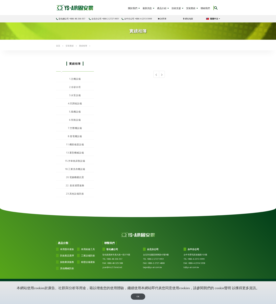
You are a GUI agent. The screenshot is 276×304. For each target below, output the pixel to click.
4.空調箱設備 (75, 103)
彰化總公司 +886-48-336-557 (72, 18)
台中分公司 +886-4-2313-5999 (138, 18)
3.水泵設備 (75, 95)
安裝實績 (191, 8)
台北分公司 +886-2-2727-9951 (105, 18)
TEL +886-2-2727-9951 (153, 259)
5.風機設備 (75, 111)
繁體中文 (214, 18)
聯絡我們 (205, 8)
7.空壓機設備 (75, 128)
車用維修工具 (88, 249)
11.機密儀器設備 (75, 144)
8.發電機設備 (75, 136)
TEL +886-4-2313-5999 (194, 259)
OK (138, 297)
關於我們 (133, 8)
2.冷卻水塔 (75, 87)
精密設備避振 (88, 262)
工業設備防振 (88, 255)
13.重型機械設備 (75, 152)
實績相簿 (83, 45)
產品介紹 (162, 8)
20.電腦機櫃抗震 (75, 177)
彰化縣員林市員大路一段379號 (116, 254)
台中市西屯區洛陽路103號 (195, 254)
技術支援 (176, 8)
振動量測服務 (67, 262)
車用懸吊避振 (67, 249)
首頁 (58, 45)
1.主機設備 (75, 78)
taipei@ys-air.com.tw (152, 267)
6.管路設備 (75, 119)
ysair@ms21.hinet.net (112, 267)
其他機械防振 (67, 268)
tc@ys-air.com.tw (191, 267)
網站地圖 (188, 18)
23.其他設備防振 (75, 193)
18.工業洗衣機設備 (75, 169)
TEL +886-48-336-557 (112, 259)
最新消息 (147, 8)
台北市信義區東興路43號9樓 (156, 254)
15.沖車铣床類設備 (75, 160)
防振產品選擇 (67, 255)
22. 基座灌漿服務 (75, 185)
